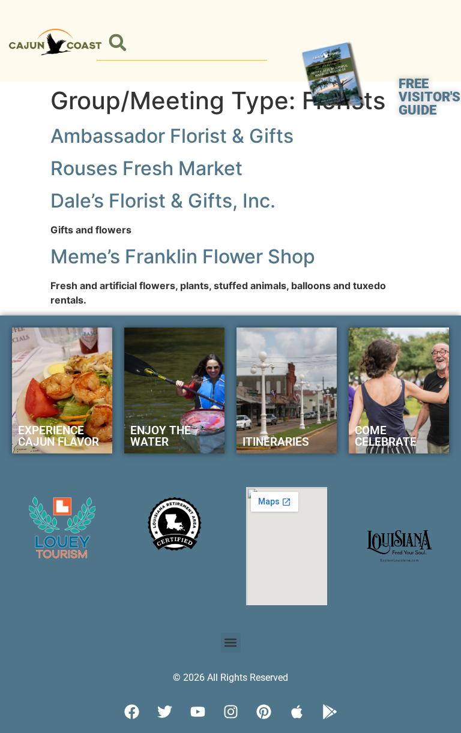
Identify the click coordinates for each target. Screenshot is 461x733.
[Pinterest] (264, 712)
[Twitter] (164, 712)
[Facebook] (131, 712)
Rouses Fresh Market (146, 168)
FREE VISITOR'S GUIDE (429, 97)
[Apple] (297, 712)
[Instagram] (230, 712)
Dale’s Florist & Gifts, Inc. (163, 200)
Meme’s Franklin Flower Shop (182, 256)
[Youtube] (197, 712)
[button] (118, 43)
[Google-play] (330, 712)
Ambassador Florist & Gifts (172, 136)
